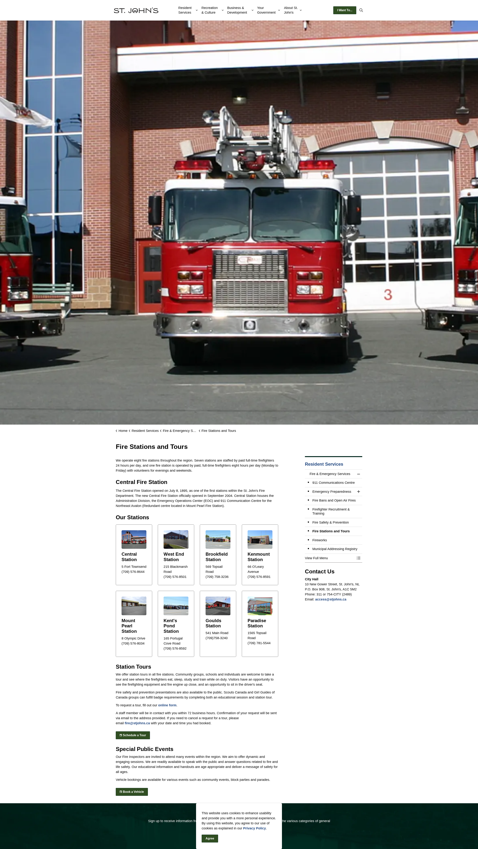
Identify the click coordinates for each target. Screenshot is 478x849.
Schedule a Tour (134, 735)
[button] (330, 558)
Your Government (266, 10)
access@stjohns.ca (330, 599)
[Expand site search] (361, 10)
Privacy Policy (254, 828)
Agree (210, 838)
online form (167, 705)
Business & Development (237, 10)
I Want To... (344, 10)
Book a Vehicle (133, 791)
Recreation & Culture (209, 10)
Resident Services (185, 10)
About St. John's (291, 10)
